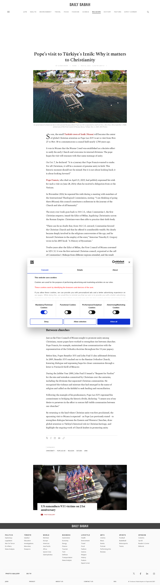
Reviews (103, 552)
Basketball (122, 541)
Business (66, 535)
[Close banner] (129, 262)
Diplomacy (8, 538)
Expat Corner (130, 12)
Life (25, 12)
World (46, 535)
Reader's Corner (143, 543)
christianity (50, 451)
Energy (64, 543)
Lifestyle (85, 535)
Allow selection (80, 322)
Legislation (8, 541)
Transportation (67, 557)
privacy (32, 581)
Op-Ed (140, 541)
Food (66, 12)
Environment (46, 12)
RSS (115, 581)
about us (59, 581)
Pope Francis (52, 180)
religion (71, 451)
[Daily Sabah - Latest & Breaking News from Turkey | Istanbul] (80, 4)
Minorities (27, 546)
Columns (141, 538)
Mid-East (46, 538)
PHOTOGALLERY (49, 514)
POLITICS (9, 535)
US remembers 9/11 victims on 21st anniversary (63, 508)
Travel (58, 12)
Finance (64, 546)
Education (27, 541)
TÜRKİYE (27, 535)
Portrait (102, 546)
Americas (46, 543)
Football (122, 538)
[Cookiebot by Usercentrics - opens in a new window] (114, 262)
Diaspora (27, 549)
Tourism (65, 549)
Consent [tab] (44, 270)
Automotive (66, 538)
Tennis (121, 546)
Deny (46, 322)
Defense (65, 555)
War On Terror (10, 543)
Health (33, 12)
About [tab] (115, 270)
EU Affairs (8, 546)
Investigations (28, 543)
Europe (45, 541)
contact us (88, 581)
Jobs (6, 581)
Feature (117, 12)
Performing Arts (105, 549)
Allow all (113, 322)
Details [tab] (80, 270)
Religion (96, 12)
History (107, 12)
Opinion (142, 535)
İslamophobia (47, 555)
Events (102, 543)
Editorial (141, 546)
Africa (45, 549)
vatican (79, 451)
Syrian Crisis (47, 552)
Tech (63, 552)
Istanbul (26, 538)
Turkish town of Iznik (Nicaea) (79, 134)
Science (85, 12)
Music (102, 541)
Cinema (102, 538)
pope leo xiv (61, 451)
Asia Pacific (46, 546)
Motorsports (123, 543)
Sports (122, 535)
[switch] (68, 312)
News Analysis (9, 549)
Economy (65, 541)
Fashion (75, 12)
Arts (102, 535)
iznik (85, 451)
